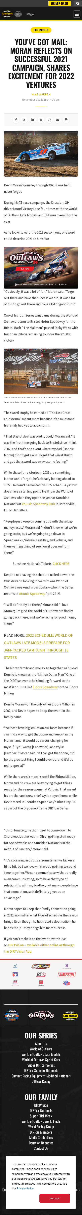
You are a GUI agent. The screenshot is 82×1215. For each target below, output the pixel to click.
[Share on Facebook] (16, 119)
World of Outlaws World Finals (41, 1121)
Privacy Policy (25, 1188)
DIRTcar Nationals (41, 1110)
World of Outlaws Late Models (41, 1054)
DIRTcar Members (41, 1132)
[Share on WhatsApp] (49, 119)
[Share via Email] (57, 119)
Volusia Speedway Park (38, 504)
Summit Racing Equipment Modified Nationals (41, 1075)
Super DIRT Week (41, 1115)
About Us (41, 1043)
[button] (78, 3)
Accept (54, 1198)
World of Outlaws (41, 1048)
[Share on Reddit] (41, 119)
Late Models (41, 30)
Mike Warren (41, 94)
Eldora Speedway (45, 687)
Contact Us (41, 1148)
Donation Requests (41, 1142)
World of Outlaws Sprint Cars (41, 1059)
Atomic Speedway (32, 594)
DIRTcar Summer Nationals (41, 1070)
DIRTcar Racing (41, 1081)
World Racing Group (41, 1126)
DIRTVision (41, 1105)
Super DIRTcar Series (41, 1065)
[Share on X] (24, 119)
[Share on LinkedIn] (32, 119)
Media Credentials (41, 1137)
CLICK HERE (61, 564)
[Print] (66, 119)
